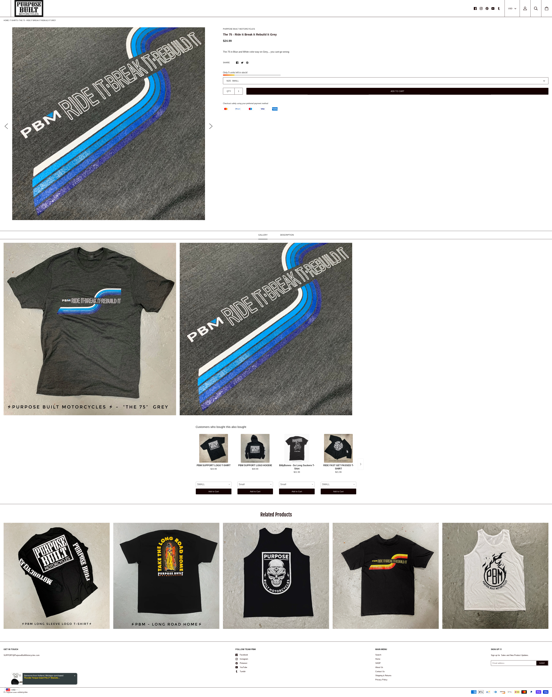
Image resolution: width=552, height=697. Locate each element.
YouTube (243, 667)
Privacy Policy (381, 680)
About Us (379, 667)
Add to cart (397, 91)
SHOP (378, 663)
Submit (542, 663)
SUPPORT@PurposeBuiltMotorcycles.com (22, 655)
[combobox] (213, 484)
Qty (229, 91)
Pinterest (243, 663)
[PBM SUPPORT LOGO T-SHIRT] (213, 448)
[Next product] (361, 464)
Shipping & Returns (383, 675)
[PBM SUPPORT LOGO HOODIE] (255, 448)
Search (378, 655)
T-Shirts (14, 20)
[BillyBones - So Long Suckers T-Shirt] (297, 448)
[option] (108, 123)
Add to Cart (213, 491)
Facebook (244, 655)
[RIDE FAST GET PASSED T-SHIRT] (338, 448)
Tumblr (243, 671)
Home (6, 20)
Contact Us (380, 671)
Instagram (244, 659)
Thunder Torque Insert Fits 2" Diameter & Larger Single (42, 678)
